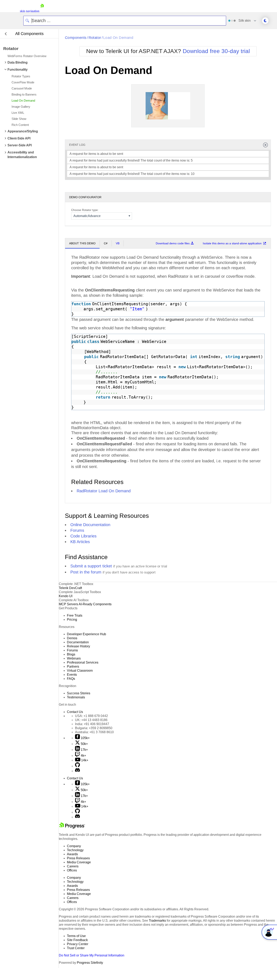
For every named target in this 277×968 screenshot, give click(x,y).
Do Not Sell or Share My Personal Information (91, 955)
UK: (91, 720)
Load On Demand (118, 38)
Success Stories (78, 693)
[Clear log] (265, 145)
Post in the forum (85, 572)
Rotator (95, 38)
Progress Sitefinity (90, 962)
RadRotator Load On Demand (104, 491)
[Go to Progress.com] (72, 827)
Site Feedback (77, 940)
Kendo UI (65, 596)
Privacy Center (77, 944)
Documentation (78, 642)
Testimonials (76, 697)
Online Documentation (90, 524)
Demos (72, 638)
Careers (72, 866)
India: (92, 724)
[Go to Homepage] (42, 11)
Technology (75, 850)
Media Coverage (79, 862)
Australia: (94, 732)
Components (76, 38)
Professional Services (82, 662)
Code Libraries (83, 536)
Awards (72, 854)
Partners (73, 666)
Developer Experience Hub (86, 634)
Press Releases (78, 858)
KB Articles (80, 541)
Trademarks (157, 920)
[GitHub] (77, 766)
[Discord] (77, 771)
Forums (77, 530)
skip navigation (29, 11)
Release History (78, 646)
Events (72, 674)
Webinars (74, 658)
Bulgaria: (93, 728)
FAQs (71, 678)
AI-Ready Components (95, 604)
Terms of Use (76, 936)
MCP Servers (68, 604)
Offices (72, 870)
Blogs (71, 654)
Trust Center (76, 948)
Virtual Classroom (80, 670)
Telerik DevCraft (70, 588)
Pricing (72, 619)
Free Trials (74, 615)
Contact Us (75, 712)
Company (74, 846)
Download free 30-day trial (216, 51)
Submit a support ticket (91, 566)
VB (117, 243)
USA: (91, 716)
